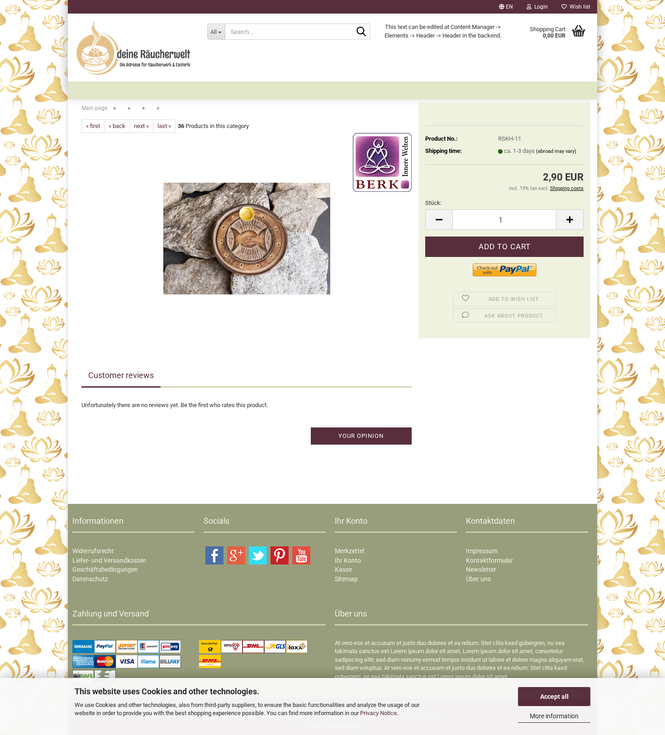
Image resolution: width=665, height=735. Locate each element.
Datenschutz (90, 579)
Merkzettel (349, 551)
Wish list (578, 7)
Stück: (433, 202)
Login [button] (540, 7)
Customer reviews (121, 375)
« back (117, 126)
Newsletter (481, 569)
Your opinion (361, 435)
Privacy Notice (378, 713)
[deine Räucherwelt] (134, 47)
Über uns (478, 579)
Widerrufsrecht (93, 551)
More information (554, 716)
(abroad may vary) (556, 151)
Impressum (482, 551)
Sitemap (346, 579)
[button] (506, 7)
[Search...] (361, 32)
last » (164, 126)
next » (141, 126)
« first (93, 126)
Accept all (554, 696)
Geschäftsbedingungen (105, 569)
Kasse (343, 569)
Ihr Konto (348, 560)
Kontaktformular (489, 560)
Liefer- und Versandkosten (109, 560)
